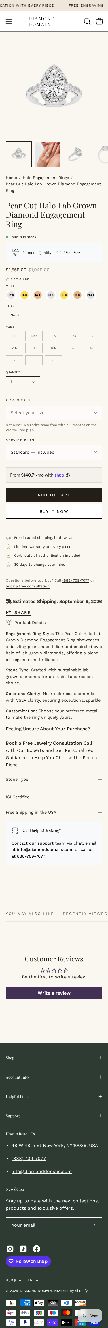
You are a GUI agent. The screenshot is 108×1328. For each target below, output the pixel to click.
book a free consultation (28, 586)
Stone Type (17, 779)
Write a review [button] (54, 993)
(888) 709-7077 (75, 580)
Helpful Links (17, 1096)
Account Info (17, 1076)
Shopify (81, 1291)
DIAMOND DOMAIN (42, 21)
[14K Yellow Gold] (24, 295)
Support (13, 1115)
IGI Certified (18, 797)
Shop (10, 1057)
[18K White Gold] (51, 295)
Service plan (20, 440)
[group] (54, 5)
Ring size (18, 400)
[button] (87, 21)
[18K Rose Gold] (77, 295)
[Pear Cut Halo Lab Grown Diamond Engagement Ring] (19, 154)
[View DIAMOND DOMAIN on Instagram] (10, 1249)
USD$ (11, 1280)
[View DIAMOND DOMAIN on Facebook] (36, 1249)
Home (11, 177)
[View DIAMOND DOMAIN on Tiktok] (23, 1249)
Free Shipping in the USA (31, 812)
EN (30, 1280)
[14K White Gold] (11, 295)
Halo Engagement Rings (46, 177)
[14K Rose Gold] (37, 295)
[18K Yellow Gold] (64, 295)
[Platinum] (90, 295)
